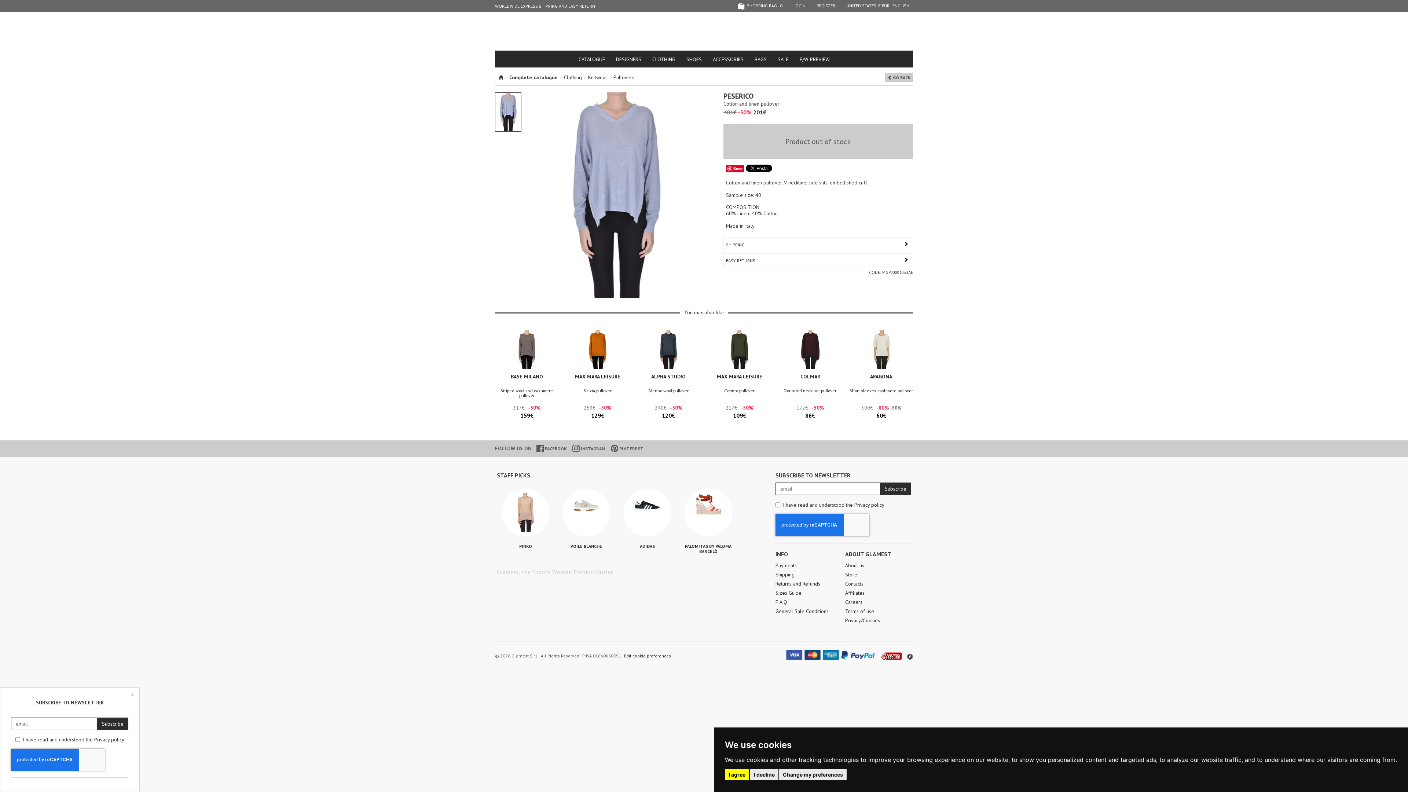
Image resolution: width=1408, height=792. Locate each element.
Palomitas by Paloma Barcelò (708, 548)
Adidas (647, 546)
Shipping (735, 244)
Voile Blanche (586, 546)
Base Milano (527, 376)
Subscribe (895, 488)
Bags (761, 59)
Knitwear (597, 77)
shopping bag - (764, 5)
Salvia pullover (598, 390)
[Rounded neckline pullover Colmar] (810, 349)
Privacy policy (869, 505)
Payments (786, 565)
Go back (901, 77)
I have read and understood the (833, 505)
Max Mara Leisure (597, 376)
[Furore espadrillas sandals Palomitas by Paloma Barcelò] (708, 512)
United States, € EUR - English (877, 5)
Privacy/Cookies (862, 620)
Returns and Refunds (798, 583)
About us (854, 565)
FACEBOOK (555, 448)
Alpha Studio (668, 376)
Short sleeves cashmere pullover (881, 390)
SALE (783, 59)
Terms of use (859, 611)
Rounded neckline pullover (810, 390)
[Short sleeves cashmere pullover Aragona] (881, 349)
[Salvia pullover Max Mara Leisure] (597, 349)
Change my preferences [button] (813, 774)
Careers (853, 602)
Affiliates (855, 593)
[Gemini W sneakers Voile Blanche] (586, 512)
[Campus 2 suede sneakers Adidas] (647, 512)
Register (826, 5)
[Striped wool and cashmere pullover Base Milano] (526, 349)
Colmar (810, 376)
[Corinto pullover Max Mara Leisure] (739, 349)
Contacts (854, 583)
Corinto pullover (739, 390)
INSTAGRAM (592, 448)
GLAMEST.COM (704, 32)
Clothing (663, 59)
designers (628, 59)
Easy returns (740, 260)
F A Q (781, 602)
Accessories (728, 59)
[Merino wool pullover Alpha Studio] (668, 349)
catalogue (592, 59)
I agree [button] (737, 774)
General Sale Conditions (802, 611)
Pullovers (623, 77)
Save (737, 168)
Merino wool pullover (669, 390)
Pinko (525, 546)
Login (799, 5)
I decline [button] (764, 774)
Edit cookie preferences (647, 656)
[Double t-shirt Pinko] (525, 512)
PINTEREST (631, 448)
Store (851, 574)
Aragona (881, 376)
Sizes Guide (789, 593)
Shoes (694, 59)
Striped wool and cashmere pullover (526, 393)
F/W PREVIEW (815, 59)
